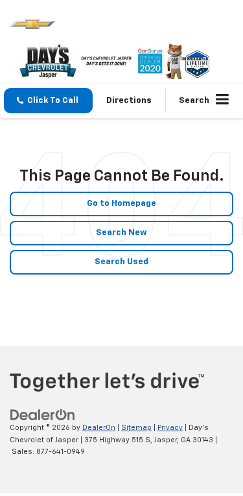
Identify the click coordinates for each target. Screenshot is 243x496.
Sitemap (136, 427)
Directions (129, 100)
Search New (121, 233)
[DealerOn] (43, 415)
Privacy (170, 427)
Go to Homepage (121, 203)
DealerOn (98, 427)
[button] (48, 100)
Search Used (121, 262)
